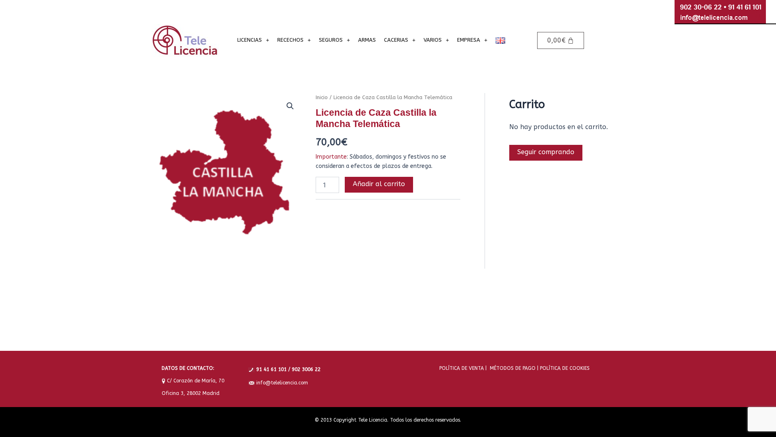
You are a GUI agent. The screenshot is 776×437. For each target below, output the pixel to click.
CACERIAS (396, 40)
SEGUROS (331, 40)
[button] (253, 40)
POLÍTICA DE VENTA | (463, 368)
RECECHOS (290, 40)
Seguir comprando (545, 152)
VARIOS (433, 40)
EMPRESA (468, 40)
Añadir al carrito (379, 184)
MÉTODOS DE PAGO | (512, 368)
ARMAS (367, 40)
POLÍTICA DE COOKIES (564, 368)
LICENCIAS (249, 40)
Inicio (322, 97)
